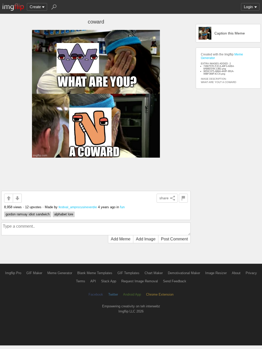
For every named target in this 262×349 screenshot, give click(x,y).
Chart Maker (154, 273)
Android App (132, 294)
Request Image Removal (139, 281)
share (164, 198)
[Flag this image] (183, 198)
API (93, 281)
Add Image (146, 239)
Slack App (108, 281)
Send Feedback (174, 281)
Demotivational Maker (184, 273)
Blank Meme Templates (94, 273)
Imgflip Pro (13, 273)
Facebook (96, 294)
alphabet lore (63, 214)
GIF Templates (128, 273)
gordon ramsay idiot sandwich (28, 214)
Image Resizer (216, 273)
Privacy (251, 273)
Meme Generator (59, 273)
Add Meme (120, 239)
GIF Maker (34, 273)
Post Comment (174, 239)
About (236, 273)
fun (122, 207)
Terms (80, 281)
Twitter (113, 294)
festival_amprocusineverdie (78, 207)
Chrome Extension (159, 294)
